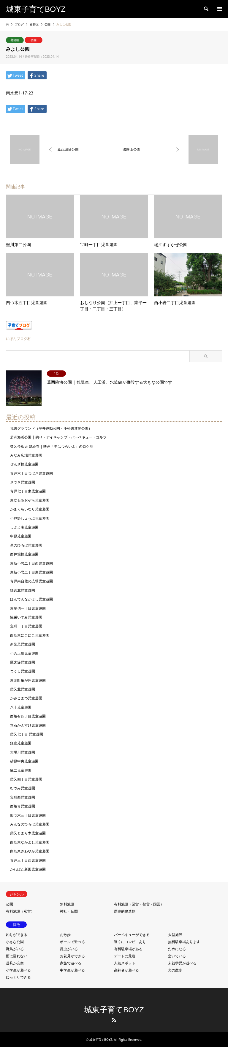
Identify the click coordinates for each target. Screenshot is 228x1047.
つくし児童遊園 (22, 671)
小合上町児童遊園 (24, 653)
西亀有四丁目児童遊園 (28, 716)
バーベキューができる (132, 934)
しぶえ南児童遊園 (24, 527)
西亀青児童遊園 (22, 806)
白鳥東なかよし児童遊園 (29, 842)
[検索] (206, 9)
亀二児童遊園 (20, 770)
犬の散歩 (175, 970)
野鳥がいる (15, 948)
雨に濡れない (16, 955)
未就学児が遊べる (182, 963)
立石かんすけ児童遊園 (28, 725)
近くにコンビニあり (130, 941)
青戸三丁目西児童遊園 (28, 860)
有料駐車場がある (128, 948)
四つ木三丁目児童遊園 (28, 815)
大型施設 (175, 934)
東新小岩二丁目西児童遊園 (31, 563)
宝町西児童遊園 (22, 797)
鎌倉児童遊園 (20, 743)
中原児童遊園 (20, 536)
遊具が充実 (15, 963)
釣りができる (16, 934)
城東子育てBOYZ (114, 1009)
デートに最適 (124, 955)
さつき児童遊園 (22, 482)
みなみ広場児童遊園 (26, 455)
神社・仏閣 (69, 911)
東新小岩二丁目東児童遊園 (31, 572)
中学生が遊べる (72, 970)
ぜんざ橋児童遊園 (24, 464)
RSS (114, 1020)
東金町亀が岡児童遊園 (28, 680)
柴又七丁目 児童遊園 (26, 734)
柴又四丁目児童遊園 (26, 779)
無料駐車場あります (184, 941)
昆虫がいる (69, 948)
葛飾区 (14, 40)
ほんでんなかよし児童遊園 (31, 599)
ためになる (177, 948)
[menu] (219, 9)
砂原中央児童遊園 (24, 761)
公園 (34, 40)
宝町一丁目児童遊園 (26, 626)
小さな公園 (15, 941)
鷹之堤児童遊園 (22, 662)
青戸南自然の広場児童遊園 (31, 581)
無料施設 (67, 904)
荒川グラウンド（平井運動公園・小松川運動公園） (51, 428)
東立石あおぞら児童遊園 (29, 500)
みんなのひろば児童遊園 (29, 824)
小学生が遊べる (18, 970)
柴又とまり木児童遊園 (28, 833)
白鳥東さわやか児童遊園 (29, 851)
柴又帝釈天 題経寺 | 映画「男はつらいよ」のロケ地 (51, 446)
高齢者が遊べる (126, 970)
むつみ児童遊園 (22, 788)
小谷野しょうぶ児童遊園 (29, 518)
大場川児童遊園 (22, 752)
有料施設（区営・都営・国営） (139, 904)
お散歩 (65, 934)
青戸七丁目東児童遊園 (28, 491)
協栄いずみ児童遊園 (26, 617)
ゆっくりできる (18, 977)
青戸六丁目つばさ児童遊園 (31, 473)
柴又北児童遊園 (22, 689)
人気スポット (124, 963)
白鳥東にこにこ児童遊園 (29, 635)
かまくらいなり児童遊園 (29, 509)
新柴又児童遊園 (22, 644)
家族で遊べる (70, 963)
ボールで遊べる (72, 941)
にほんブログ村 (18, 338)
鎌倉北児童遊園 (22, 590)
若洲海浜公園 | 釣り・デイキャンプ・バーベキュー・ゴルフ (58, 437)
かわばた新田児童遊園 (28, 869)
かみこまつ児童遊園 (26, 698)
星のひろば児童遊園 (26, 545)
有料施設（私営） (20, 911)
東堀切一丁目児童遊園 (28, 608)
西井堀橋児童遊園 (24, 554)
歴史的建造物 (124, 911)
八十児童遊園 (20, 707)
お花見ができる (72, 955)
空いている (177, 955)
